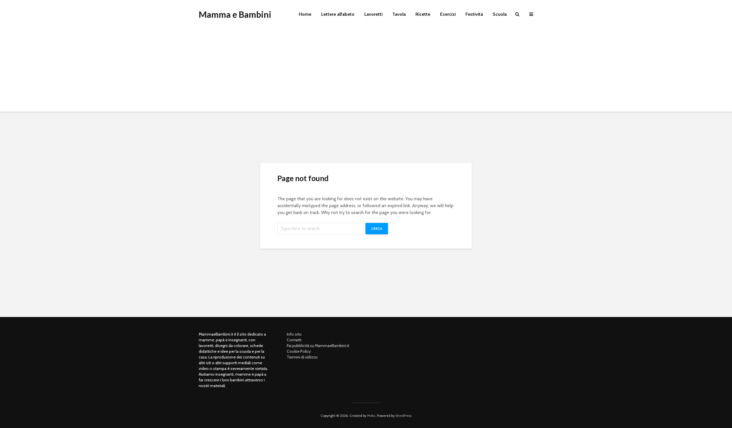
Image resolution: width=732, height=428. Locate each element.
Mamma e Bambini (235, 14)
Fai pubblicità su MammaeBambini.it (318, 345)
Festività (474, 14)
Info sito (294, 334)
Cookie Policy (299, 351)
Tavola (399, 14)
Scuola (500, 14)
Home (305, 14)
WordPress (403, 415)
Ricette (422, 14)
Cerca (376, 228)
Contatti (294, 339)
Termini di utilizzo (302, 357)
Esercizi (448, 14)
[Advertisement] (366, 71)
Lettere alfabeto (338, 14)
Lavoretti (373, 14)
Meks (371, 415)
